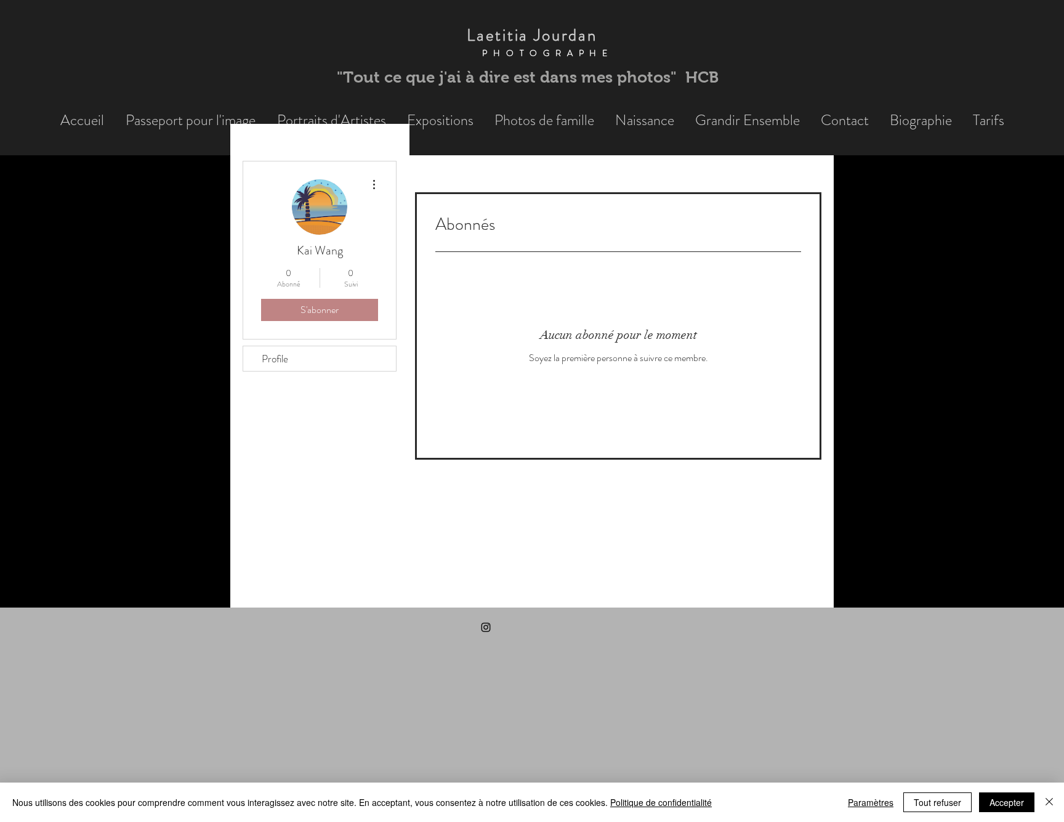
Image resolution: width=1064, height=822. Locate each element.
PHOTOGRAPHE (532, 53)
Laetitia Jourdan (532, 35)
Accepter (1006, 802)
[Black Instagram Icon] (486, 627)
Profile (275, 358)
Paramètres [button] (870, 802)
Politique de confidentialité (661, 802)
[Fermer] (1049, 802)
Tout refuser (937, 802)
